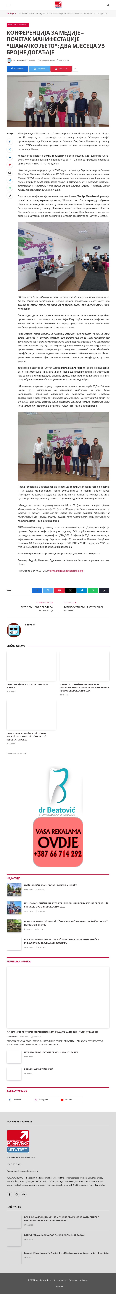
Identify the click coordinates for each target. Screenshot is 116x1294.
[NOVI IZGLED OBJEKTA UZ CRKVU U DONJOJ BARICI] (14, 1056)
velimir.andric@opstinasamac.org (65, 570)
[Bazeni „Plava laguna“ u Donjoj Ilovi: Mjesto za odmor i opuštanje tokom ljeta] (14, 1257)
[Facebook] (10, 142)
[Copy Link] (10, 196)
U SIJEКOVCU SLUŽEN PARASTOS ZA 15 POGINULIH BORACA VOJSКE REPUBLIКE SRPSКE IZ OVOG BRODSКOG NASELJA (84, 687)
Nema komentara (47, 60)
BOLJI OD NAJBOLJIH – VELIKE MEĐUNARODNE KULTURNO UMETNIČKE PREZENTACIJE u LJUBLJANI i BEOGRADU (61, 941)
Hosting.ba (83, 1280)
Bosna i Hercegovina (38, 13)
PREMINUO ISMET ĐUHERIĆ (38, 1069)
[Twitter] (10, 149)
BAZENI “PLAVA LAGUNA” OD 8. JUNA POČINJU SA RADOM (54, 1235)
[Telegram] (10, 180)
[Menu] (9, 5)
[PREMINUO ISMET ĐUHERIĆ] (14, 1073)
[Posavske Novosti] (58, 5)
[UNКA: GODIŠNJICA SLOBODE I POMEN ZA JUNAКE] (31, 666)
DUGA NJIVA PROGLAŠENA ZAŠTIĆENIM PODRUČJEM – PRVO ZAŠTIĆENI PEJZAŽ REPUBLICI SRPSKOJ (26, 736)
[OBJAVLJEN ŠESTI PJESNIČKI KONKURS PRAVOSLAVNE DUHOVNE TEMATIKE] (58, 997)
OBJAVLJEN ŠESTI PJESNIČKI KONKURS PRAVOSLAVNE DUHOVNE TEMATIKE (52, 1032)
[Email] (10, 172)
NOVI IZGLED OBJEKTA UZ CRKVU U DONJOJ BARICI (51, 1052)
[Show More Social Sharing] (75, 69)
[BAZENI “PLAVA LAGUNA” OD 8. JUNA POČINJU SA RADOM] (14, 1239)
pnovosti (20, 60)
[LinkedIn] (10, 157)
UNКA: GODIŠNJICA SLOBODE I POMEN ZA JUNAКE (27, 686)
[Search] (107, 5)
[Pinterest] (10, 165)
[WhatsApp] (10, 188)
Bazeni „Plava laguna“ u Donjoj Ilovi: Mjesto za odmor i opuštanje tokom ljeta (66, 1253)
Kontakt (59, 1286)
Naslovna (23, 13)
